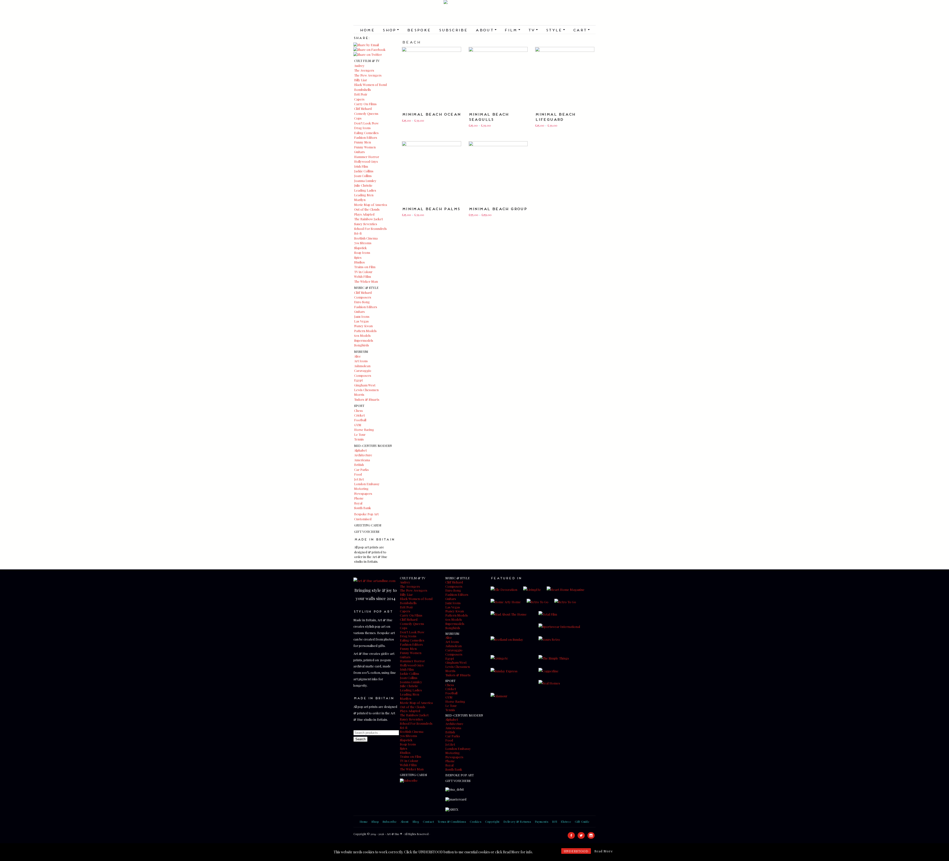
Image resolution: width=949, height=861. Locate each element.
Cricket (359, 415)
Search (360, 739)
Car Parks (361, 469)
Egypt (358, 380)
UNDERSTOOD (576, 851)
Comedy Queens (366, 113)
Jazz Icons (361, 316)
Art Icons (361, 361)
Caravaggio (362, 370)
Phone (359, 498)
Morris (359, 394)
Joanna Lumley (365, 181)
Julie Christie (363, 185)
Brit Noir (360, 94)
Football (360, 420)
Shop (390, 29)
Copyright (492, 821)
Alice (357, 356)
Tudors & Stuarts (366, 399)
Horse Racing (364, 429)
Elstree (566, 821)
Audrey (359, 65)
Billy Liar (360, 80)
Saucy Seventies (365, 224)
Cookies (475, 821)
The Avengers (364, 70)
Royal (358, 503)
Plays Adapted (364, 214)
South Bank (362, 508)
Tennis (359, 439)
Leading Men (363, 195)
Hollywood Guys (366, 161)
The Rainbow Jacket (368, 219)
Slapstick (360, 248)
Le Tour (360, 434)
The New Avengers (368, 75)
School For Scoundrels (370, 228)
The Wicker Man (366, 281)
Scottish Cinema (366, 238)
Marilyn (360, 200)
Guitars (359, 152)
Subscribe (453, 29)
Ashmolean (362, 366)
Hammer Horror (366, 157)
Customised (362, 519)
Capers (359, 99)
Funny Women (365, 147)
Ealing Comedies (366, 133)
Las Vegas (361, 321)
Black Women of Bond (370, 84)
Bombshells (362, 89)
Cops (358, 118)
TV (533, 29)
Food (358, 474)
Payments (541, 821)
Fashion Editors (365, 137)
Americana (362, 460)
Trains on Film (364, 267)
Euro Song (362, 302)
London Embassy (367, 484)
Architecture (363, 455)
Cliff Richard (363, 108)
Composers (362, 297)
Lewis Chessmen (366, 390)
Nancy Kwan (363, 326)
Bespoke (419, 29)
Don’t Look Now (366, 123)
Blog (415, 821)
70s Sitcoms (362, 243)
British (359, 464)
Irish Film (361, 166)
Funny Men (362, 142)
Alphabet (360, 450)
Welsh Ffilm (362, 276)
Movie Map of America (370, 204)
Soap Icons (362, 252)
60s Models (362, 335)
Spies (358, 257)
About (485, 29)
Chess (358, 410)
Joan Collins (363, 176)
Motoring (361, 488)
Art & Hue (474, 12)
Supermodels (363, 340)
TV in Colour (363, 272)
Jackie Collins (363, 171)
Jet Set (359, 479)
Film (512, 29)
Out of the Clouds (367, 209)
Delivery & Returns (517, 821)
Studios (359, 262)
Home (367, 29)
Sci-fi (358, 233)
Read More (603, 851)
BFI (554, 821)
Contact (428, 821)
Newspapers (363, 493)
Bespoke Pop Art (366, 514)
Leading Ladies (365, 190)
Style (555, 29)
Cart (581, 29)
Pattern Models (365, 331)
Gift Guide (582, 821)
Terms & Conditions (452, 821)
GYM (357, 425)
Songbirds (361, 345)
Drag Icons (362, 128)
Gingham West (364, 385)
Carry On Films (365, 104)
